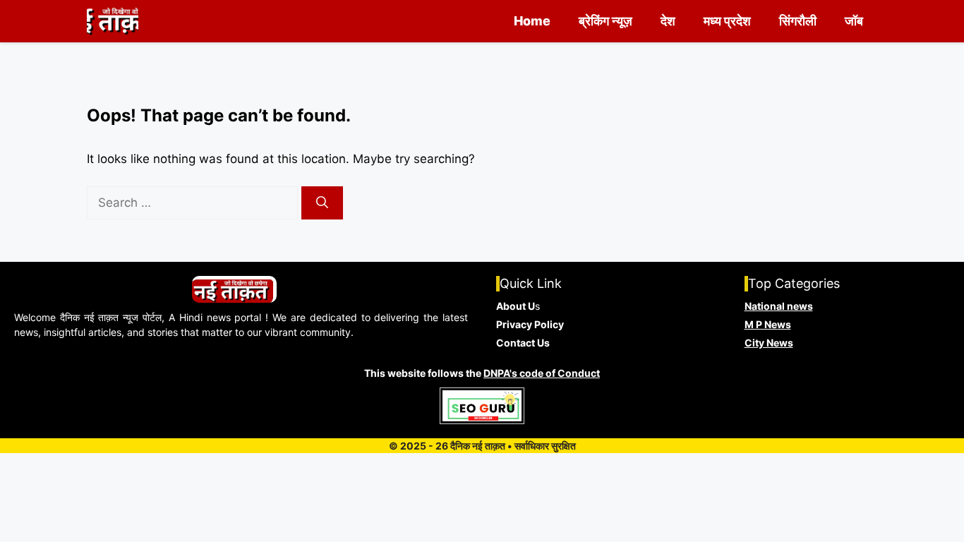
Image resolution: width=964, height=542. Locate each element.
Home (532, 20)
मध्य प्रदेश (727, 20)
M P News (768, 324)
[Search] (322, 203)
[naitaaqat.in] (112, 21)
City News (769, 343)
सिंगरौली (798, 20)
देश (668, 20)
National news (779, 306)
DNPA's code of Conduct (541, 373)
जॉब (854, 20)
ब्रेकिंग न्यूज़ (605, 20)
